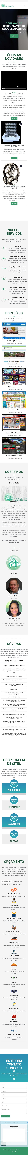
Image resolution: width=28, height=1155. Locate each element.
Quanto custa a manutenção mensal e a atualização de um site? (14, 718)
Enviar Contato (5, 1116)
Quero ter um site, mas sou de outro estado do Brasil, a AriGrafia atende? (14, 722)
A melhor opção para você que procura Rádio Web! (14, 187)
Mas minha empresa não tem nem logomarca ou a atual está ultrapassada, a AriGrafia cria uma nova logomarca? (14, 734)
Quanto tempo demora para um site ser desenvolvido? (14, 685)
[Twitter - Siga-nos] (15, 1151)
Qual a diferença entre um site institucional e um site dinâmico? (14, 709)
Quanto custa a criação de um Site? (14, 676)
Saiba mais (14, 203)
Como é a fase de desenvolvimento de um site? (14, 714)
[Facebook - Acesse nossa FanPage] (12, 1151)
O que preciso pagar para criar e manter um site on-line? (14, 680)
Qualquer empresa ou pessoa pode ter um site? (14, 665)
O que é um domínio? (14, 689)
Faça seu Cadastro (16, 884)
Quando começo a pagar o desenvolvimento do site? (14, 730)
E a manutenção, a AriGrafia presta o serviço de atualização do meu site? (14, 705)
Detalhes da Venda (17, 881)
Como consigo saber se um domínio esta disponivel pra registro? (14, 693)
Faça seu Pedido (6, 884)
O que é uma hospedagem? (14, 697)
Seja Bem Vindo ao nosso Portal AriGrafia (14, 145)
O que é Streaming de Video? (14, 94)
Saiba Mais (14, 118)
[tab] (14, 665)
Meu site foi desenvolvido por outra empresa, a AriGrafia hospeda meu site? (14, 701)
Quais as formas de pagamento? (14, 726)
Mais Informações (6, 881)
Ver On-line (14, 36)
